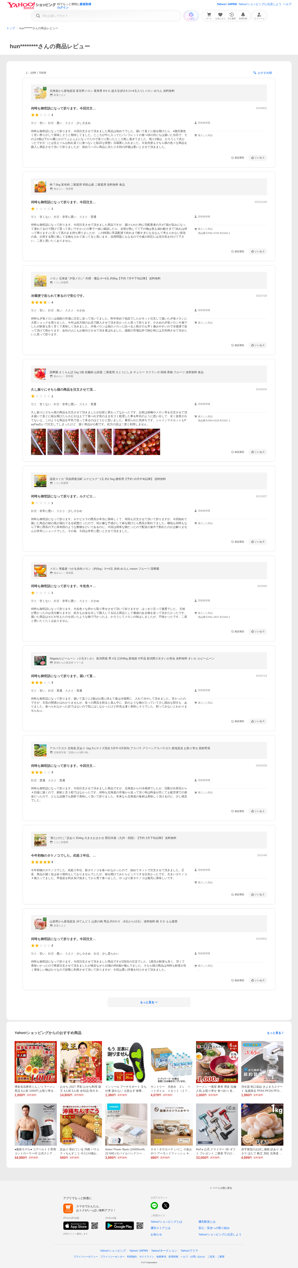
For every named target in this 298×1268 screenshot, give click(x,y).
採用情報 (173, 1256)
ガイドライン (146, 1256)
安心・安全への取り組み (214, 1228)
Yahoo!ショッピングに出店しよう (259, 4)
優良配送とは (206, 1221)
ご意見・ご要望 (215, 1256)
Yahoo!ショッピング (113, 1250)
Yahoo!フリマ (189, 1250)
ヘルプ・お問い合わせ (193, 1256)
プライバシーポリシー (86, 1256)
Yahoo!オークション (164, 1250)
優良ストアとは (160, 1228)
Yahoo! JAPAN (227, 4)
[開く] (38, 442)
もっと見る (274, 1032)
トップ (10, 28)
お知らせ (156, 1234)
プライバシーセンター (112, 1256)
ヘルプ (287, 4)
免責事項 (161, 1256)
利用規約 (132, 1256)
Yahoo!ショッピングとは (166, 1221)
